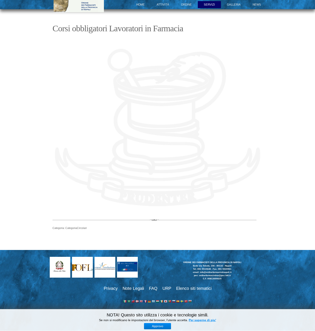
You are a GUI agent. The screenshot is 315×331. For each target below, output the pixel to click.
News (257, 4)
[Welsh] (190, 302)
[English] (141, 302)
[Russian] (174, 302)
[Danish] (137, 302)
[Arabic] (129, 302)
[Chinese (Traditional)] (133, 302)
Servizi (209, 4)
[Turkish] (186, 302)
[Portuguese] (169, 302)
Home (140, 4)
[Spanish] (178, 302)
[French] (145, 302)
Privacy (111, 288)
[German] (149, 302)
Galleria (234, 4)
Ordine (186, 4)
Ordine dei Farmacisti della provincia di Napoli (79, 6)
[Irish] (161, 302)
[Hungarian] (157, 302)
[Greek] (153, 302)
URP (166, 288)
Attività (163, 4)
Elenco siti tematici (194, 288)
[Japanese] (165, 302)
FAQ (153, 288)
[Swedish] (182, 302)
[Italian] (125, 302)
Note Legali (133, 288)
